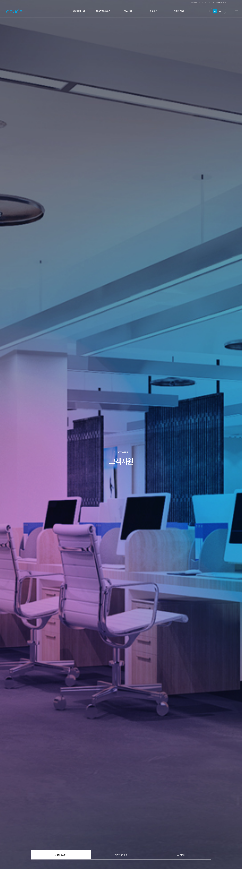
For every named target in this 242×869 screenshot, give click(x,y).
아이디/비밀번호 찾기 (219, 3)
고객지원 (153, 11)
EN (220, 11)
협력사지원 (179, 11)
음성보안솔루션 (103, 11)
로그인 (204, 3)
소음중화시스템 (78, 11)
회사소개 (128, 11)
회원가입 (194, 3)
